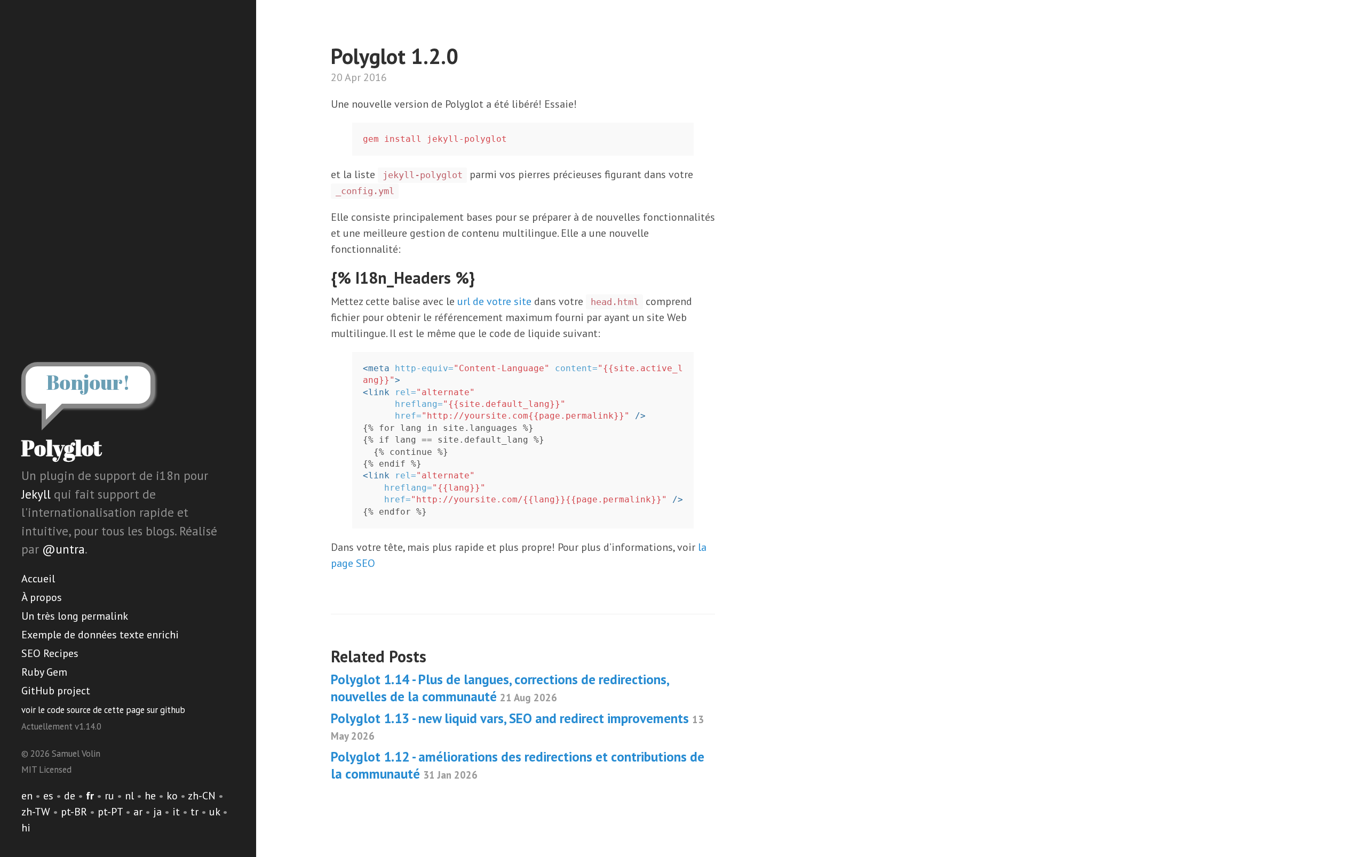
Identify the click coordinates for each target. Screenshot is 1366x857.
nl (129, 796)
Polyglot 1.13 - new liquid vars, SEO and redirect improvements (517, 726)
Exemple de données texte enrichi (100, 635)
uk (214, 812)
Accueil (38, 579)
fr (90, 796)
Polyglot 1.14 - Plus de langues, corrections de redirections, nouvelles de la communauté (500, 687)
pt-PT (110, 812)
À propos (41, 597)
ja (157, 812)
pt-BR (74, 812)
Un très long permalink (74, 616)
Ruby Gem (44, 672)
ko (172, 796)
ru (109, 796)
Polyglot (61, 448)
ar (137, 812)
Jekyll (36, 494)
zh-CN (202, 796)
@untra (63, 549)
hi (25, 828)
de (69, 796)
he (150, 796)
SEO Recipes (49, 653)
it (176, 812)
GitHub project (55, 691)
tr (194, 812)
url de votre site (494, 301)
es (48, 796)
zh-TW (35, 812)
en (27, 796)
